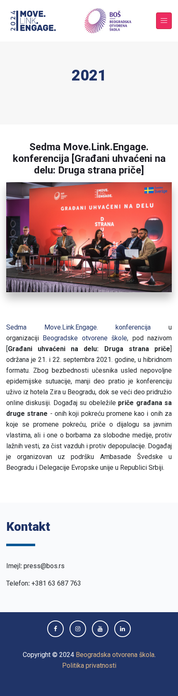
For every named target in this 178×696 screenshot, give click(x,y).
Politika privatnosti (89, 665)
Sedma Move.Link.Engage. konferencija (78, 327)
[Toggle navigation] (164, 20)
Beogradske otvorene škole (85, 338)
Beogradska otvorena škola (115, 655)
